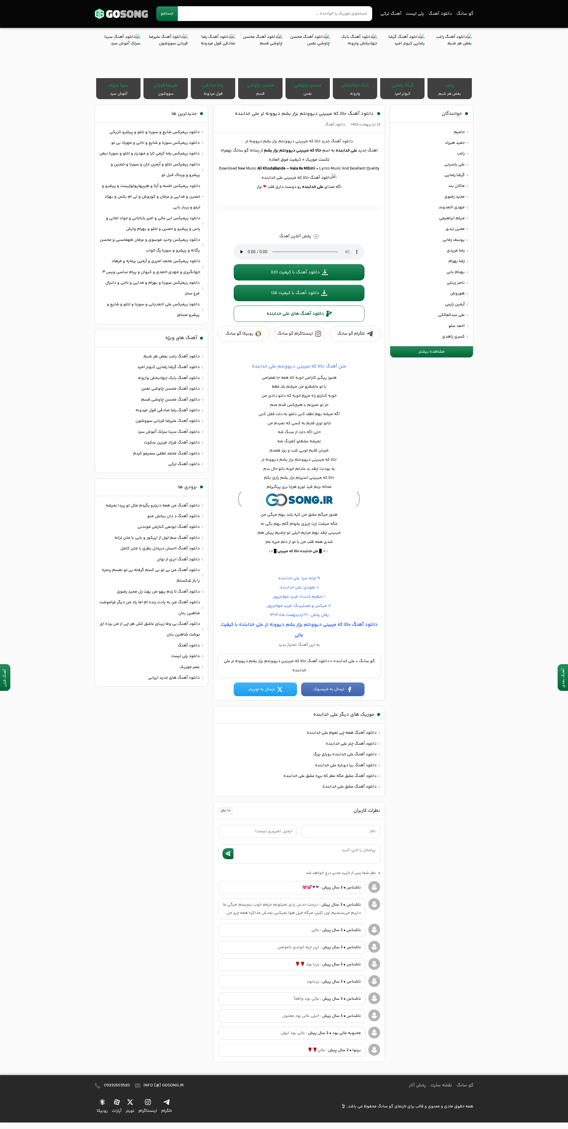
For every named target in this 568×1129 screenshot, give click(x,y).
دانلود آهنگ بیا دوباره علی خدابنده (346, 765)
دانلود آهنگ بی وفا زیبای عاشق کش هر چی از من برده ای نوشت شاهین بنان (150, 629)
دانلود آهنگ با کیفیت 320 (295, 272)
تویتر (130, 1111)
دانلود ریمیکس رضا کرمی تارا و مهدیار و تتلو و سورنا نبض (149, 153)
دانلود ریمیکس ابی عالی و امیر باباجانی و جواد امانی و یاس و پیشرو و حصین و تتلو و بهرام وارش (153, 223)
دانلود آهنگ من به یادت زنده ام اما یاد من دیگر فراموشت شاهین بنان (149, 607)
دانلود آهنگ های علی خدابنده (295, 313)
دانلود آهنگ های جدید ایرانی (174, 678)
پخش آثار (417, 1085)
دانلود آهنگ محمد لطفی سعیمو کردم (166, 453)
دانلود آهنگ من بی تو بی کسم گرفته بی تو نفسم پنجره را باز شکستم (151, 575)
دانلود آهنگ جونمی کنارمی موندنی (169, 527)
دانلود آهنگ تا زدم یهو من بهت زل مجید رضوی (158, 591)
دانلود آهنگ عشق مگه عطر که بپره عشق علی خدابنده (330, 776)
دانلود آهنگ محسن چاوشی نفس (170, 389)
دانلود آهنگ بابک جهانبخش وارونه (169, 378)
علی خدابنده (344, 661)
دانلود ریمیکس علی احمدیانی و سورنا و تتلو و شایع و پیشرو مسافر (153, 309)
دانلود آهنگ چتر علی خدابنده (351, 744)
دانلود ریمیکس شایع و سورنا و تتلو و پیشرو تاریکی (154, 132)
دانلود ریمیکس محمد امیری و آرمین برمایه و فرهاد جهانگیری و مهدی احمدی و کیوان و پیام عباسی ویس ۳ (151, 266)
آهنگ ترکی (390, 13)
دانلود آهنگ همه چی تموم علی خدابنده (342, 733)
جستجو (167, 13)
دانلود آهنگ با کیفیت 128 (295, 293)
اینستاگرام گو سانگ (295, 333)
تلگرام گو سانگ (351, 333)
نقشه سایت (441, 1085)
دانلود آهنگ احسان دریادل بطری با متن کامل (160, 548)
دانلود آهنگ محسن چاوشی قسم (170, 399)
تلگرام (166, 1111)
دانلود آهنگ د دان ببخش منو (173, 516)
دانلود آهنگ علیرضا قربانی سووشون (167, 421)
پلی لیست (415, 13)
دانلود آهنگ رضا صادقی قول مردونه (167, 410)
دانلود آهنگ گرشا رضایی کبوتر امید (168, 367)
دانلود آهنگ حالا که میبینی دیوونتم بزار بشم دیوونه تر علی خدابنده (304, 113)
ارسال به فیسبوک (328, 689)
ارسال (227, 853)
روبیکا (102, 1111)
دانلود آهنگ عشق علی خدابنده (349, 786)
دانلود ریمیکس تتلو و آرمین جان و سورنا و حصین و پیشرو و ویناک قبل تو (155, 169)
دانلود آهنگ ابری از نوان (178, 559)
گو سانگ (121, 13)
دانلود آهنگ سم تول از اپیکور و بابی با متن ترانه (157, 538)
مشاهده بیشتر (432, 352)
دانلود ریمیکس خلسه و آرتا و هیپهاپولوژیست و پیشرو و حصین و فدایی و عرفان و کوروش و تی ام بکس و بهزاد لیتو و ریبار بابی (151, 197)
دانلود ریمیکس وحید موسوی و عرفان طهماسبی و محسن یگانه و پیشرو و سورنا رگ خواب (150, 245)
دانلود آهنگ (440, 13)
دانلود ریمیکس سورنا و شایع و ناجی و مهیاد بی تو (155, 143)
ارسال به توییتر (261, 689)
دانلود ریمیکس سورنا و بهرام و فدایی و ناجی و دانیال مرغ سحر (152, 288)
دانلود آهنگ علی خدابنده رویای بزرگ (345, 754)
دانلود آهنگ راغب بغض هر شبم (171, 356)
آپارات (117, 1111)
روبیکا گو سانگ (239, 333)
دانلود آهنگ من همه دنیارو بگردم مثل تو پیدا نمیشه (153, 505)
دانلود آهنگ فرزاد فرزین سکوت (172, 442)
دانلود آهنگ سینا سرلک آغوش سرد (169, 432)
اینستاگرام (147, 1111)
